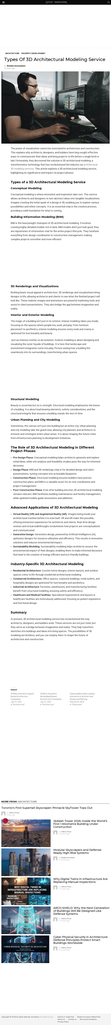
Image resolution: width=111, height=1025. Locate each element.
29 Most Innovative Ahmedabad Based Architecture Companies (51, 696)
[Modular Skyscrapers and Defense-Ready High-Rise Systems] (26, 862)
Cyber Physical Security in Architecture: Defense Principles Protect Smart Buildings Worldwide (80, 940)
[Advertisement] (55, 26)
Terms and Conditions (88, 1019)
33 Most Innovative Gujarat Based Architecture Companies (22, 696)
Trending (5, 821)
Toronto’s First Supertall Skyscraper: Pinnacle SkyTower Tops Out (46, 807)
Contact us (72, 1019)
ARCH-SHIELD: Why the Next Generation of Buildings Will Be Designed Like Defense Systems (81, 910)
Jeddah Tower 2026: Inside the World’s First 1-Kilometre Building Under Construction (80, 824)
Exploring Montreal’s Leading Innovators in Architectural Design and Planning (82, 696)
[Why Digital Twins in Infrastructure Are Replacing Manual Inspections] (26, 891)
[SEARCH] (108, 2)
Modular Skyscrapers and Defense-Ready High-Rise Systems (77, 851)
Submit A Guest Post (66, 1017)
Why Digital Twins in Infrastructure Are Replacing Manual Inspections (80, 880)
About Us (61, 1019)
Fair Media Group (46, 1017)
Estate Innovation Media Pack (88, 1017)
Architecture (27, 801)
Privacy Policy (63, 1022)
